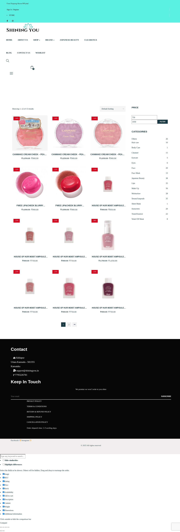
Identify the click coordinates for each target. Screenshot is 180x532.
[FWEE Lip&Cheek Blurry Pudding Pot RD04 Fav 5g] (68, 184)
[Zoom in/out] (1, 527)
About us (23, 40)
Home (9, 40)
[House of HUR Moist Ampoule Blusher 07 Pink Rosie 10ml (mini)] (68, 286)
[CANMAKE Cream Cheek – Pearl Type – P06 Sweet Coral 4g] (108, 133)
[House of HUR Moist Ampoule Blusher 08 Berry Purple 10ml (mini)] (108, 286)
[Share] (6, 527)
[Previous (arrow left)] (1, 530)
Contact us (23, 53)
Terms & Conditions (37, 406)
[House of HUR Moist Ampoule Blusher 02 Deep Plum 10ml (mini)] (108, 184)
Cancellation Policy (37, 422)
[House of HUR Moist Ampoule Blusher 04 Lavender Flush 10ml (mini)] (68, 235)
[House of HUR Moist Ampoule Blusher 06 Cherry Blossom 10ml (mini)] (30, 286)
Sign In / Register (13, 10)
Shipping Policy (34, 417)
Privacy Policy (34, 401)
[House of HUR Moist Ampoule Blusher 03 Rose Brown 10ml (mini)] (30, 235)
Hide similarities (11, 460)
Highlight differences (13, 464)
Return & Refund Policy (39, 412)
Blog (9, 53)
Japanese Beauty (69, 40)
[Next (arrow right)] (3, 530)
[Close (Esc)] (8, 527)
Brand (49, 40)
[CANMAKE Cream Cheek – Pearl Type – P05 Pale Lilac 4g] (68, 133)
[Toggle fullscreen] (3, 527)
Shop (36, 40)
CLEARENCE (90, 40)
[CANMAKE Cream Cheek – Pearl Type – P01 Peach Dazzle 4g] (30, 133)
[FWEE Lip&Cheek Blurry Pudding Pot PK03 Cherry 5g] (30, 184)
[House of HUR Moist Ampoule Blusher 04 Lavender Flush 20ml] (108, 235)
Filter (162, 122)
